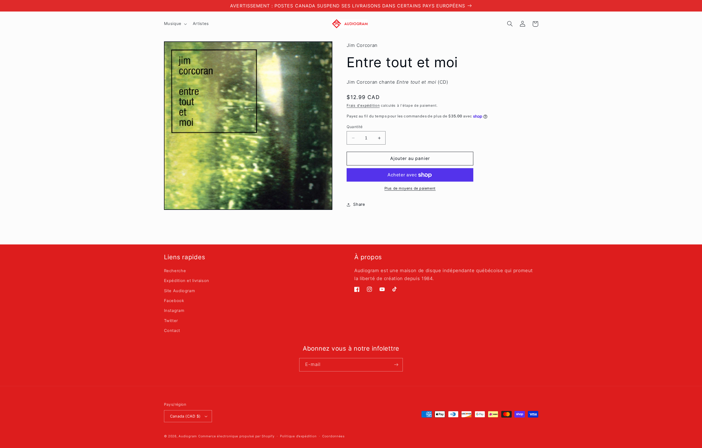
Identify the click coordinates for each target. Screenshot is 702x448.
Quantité (355, 127)
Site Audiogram (179, 290)
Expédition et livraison (187, 280)
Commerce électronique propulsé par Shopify (236, 436)
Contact (172, 330)
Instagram (174, 310)
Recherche (175, 270)
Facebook (174, 300)
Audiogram (188, 436)
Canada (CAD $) (185, 416)
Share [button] (359, 204)
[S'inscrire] (396, 364)
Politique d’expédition (298, 436)
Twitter (171, 320)
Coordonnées (333, 436)
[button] (174, 24)
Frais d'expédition (363, 105)
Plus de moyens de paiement (410, 189)
